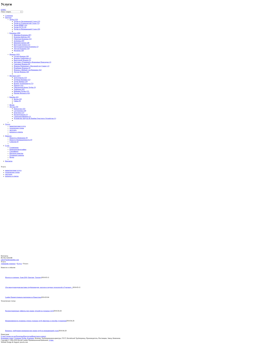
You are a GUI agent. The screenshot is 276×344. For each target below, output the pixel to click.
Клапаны (14, 33)
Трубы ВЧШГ (20, 25)
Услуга (19, 264)
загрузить (12, 130)
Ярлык (11, 105)
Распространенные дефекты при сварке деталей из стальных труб (29, 311)
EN (2, 10)
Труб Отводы (20, 78)
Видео (11, 157)
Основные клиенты (16, 155)
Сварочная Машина (22, 116)
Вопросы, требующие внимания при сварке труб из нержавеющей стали (32, 331)
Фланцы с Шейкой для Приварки (28, 70)
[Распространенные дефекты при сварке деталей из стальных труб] (4, 309)
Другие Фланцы (21, 72)
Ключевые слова (7, 338)
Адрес (51, 340)
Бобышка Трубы (21, 91)
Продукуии (27, 336)
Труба (13, 19)
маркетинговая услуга (17, 126)
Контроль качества (16, 153)
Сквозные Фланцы (22, 64)
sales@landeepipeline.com (10, 260)
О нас (3, 336)
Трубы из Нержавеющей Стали (27, 29)
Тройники (19, 89)
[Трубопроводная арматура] (13, 254)
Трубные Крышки (22, 80)
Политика (19, 336)
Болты (18, 99)
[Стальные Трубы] (13, 204)
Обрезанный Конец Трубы (25, 87)
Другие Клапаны (22, 48)
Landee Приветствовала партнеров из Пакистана (23, 297)
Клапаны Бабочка (22, 37)
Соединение (20, 111)
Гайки (17, 101)
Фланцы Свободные (22, 58)
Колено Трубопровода (23, 83)
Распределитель (21, 114)
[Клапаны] (13, 229)
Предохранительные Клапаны (26, 47)
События (13, 142)
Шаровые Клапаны (22, 35)
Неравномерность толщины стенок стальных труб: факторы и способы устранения (35, 321)
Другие (13, 107)
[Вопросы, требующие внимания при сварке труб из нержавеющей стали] (4, 329)
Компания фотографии (17, 149)
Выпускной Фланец (22, 60)
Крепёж (13, 97)
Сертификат (13, 151)
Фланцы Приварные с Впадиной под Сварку (31, 66)
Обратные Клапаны (23, 39)
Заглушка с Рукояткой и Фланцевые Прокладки (32, 62)
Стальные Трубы (20, 338)
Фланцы (14, 54)
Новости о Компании (18, 138)
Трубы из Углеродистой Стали (26, 23)
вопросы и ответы (16, 132)
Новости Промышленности (20, 140)
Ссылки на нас (10, 336)
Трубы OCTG (20, 27)
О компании (14, 147)
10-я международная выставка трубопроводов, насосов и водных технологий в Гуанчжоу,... (39, 287)
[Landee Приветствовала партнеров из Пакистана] (4, 296)
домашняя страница (8, 264)
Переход (18, 85)
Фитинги (14, 76)
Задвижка (19, 41)
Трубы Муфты (21, 81)
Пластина (19, 113)
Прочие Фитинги (22, 93)
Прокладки (19, 109)
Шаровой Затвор (21, 43)
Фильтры (19, 50)
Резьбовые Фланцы (22, 68)
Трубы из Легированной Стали (27, 21)
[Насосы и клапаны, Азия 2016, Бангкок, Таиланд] (4, 276)
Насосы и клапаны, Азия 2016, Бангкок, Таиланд (23, 277)
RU (5, 10)
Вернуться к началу (39, 336)
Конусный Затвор (22, 45)
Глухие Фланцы (21, 56)
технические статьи (16, 128)
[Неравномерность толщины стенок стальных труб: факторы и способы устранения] (4, 319)
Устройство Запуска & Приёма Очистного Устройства (35, 118)
